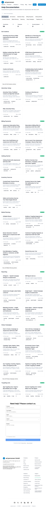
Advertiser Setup (20, 16)
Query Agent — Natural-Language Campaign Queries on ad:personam (34, 309)
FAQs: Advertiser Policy (9, 108)
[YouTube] (28, 502)
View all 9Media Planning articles (9, 267)
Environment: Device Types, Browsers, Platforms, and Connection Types (32, 347)
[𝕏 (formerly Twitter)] (18, 502)
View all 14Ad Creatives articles (9, 84)
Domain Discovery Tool (31, 251)
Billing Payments (29, 16)
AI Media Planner (7, 216)
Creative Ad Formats (8, 69)
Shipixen (34, 506)
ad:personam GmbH (26, 506)
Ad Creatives (12, 16)
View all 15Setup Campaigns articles (10, 378)
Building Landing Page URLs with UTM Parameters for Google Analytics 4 (11, 54)
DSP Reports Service (30, 276)
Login (34, 4)
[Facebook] (31, 502)
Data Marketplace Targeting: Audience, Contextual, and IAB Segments (11, 253)
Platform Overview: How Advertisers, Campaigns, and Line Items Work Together (33, 161)
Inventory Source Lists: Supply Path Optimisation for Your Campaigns (33, 183)
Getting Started (38, 16)
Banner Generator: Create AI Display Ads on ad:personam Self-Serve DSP (11, 234)
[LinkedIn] (24, 502)
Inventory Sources (6, 19)
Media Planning (15, 19)
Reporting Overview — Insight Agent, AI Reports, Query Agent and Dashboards (11, 309)
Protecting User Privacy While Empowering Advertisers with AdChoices (10, 37)
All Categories (5, 16)
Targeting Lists (39, 19)
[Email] (14, 502)
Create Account (42, 4)
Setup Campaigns (30, 19)
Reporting (22, 19)
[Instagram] (21, 502)
